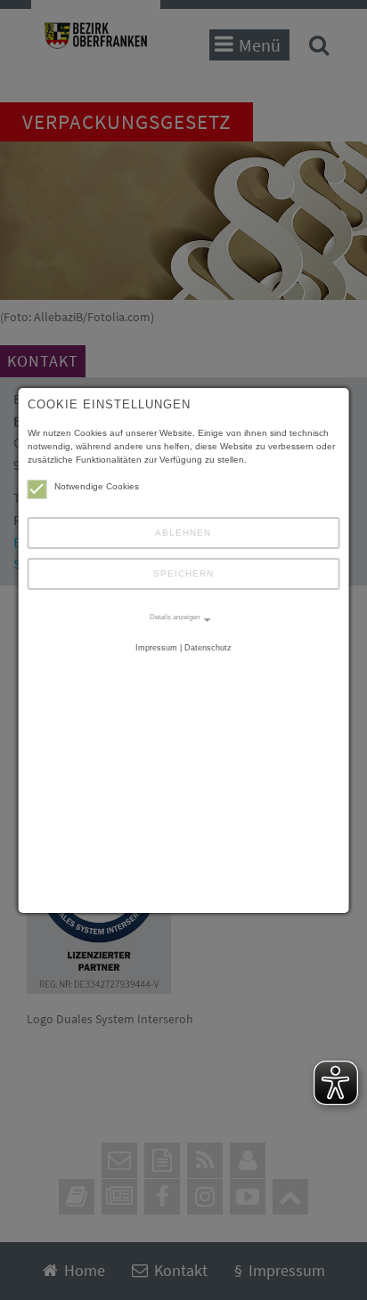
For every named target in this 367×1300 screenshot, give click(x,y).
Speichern (183, 573)
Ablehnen (183, 532)
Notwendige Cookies (96, 486)
